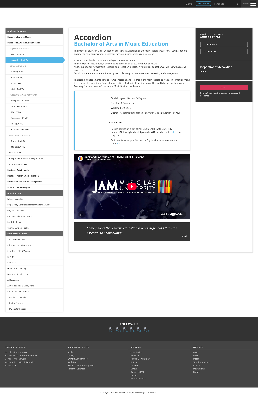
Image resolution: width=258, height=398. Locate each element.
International (199, 368)
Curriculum (211, 44)
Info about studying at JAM (19, 245)
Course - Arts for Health (18, 228)
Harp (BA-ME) (17, 83)
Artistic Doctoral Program (19, 187)
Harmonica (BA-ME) (19, 129)
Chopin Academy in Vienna (19, 216)
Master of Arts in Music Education (23, 176)
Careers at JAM (137, 372)
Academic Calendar (18, 297)
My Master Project (17, 309)
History (133, 362)
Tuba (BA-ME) (17, 123)
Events (188, 3)
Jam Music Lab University (17, 4)
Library (196, 372)
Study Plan (210, 51)
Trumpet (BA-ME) (18, 106)
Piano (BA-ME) (17, 54)
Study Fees (12, 262)
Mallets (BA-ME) (18, 147)
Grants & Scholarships (17, 268)
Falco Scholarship (15, 199)
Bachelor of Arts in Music (19, 37)
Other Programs (14, 193)
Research (134, 355)
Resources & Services (17, 233)
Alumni (196, 365)
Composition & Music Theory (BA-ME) (26, 158)
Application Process (16, 239)
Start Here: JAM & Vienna (18, 251)
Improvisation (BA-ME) (19, 164)
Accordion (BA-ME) (19, 60)
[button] (253, 3)
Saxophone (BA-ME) (20, 100)
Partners (134, 365)
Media (196, 359)
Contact (133, 368)
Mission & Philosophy (140, 359)
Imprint (133, 375)
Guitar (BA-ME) (17, 71)
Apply (224, 87)
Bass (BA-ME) (17, 77)
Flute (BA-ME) (17, 112)
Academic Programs (16, 31)
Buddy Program (16, 303)
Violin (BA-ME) (17, 89)
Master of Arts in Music (18, 170)
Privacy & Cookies (138, 378)
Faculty (10, 257)
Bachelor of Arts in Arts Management (24, 181)
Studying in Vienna (201, 362)
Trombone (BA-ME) (19, 118)
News (195, 355)
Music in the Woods (16, 222)
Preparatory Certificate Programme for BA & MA (28, 204)
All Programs (13, 280)
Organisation (136, 352)
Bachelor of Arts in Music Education (23, 42)
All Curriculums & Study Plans (20, 285)
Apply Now (203, 3)
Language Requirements (18, 274)
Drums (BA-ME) (18, 141)
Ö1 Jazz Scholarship (16, 210)
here (175, 132)
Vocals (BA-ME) (15, 152)
